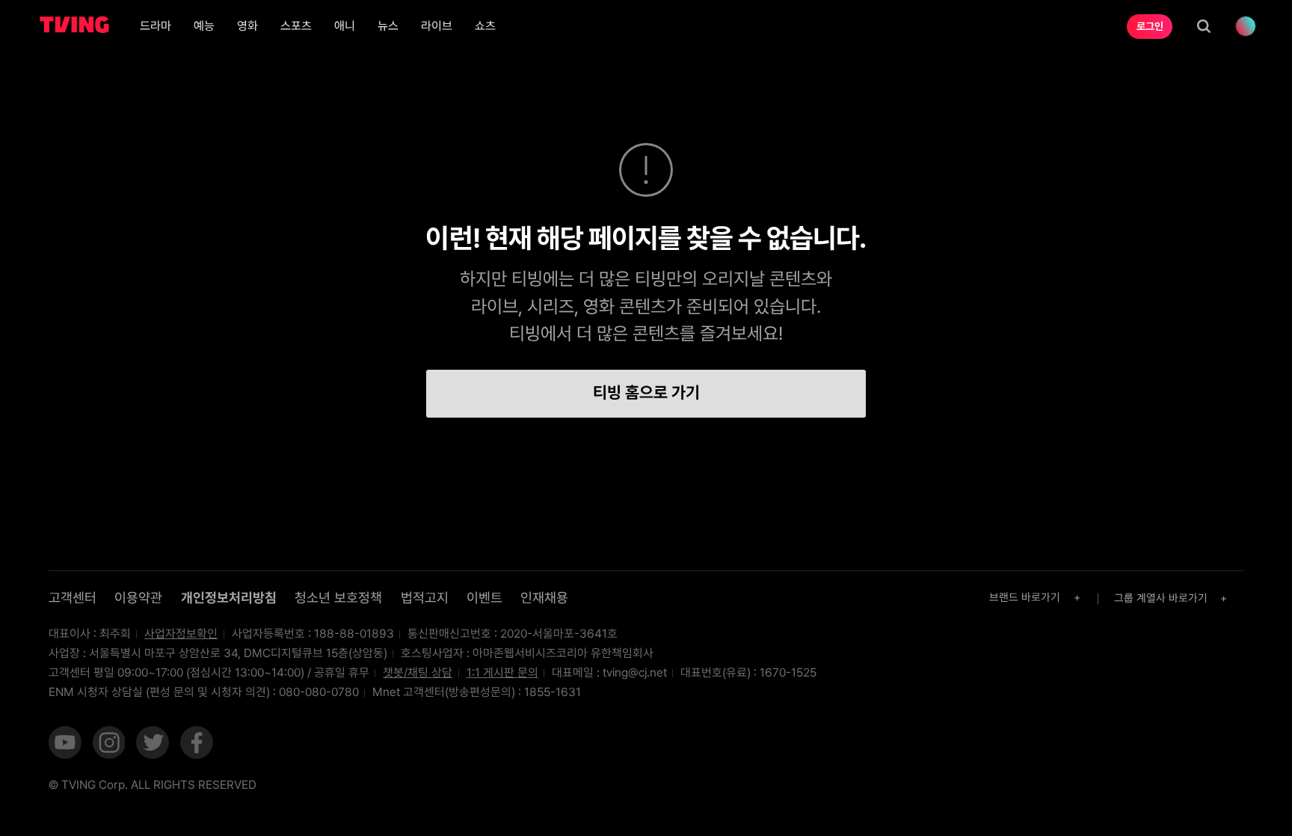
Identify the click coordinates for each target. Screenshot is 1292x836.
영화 (247, 26)
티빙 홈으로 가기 (646, 392)
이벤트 (484, 597)
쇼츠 (485, 26)
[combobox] (1036, 598)
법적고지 (425, 597)
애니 (344, 26)
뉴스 (388, 26)
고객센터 (72, 597)
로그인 (1149, 26)
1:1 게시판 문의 (502, 672)
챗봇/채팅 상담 (417, 672)
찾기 (1204, 26)
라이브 (436, 26)
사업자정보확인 (181, 633)
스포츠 (296, 26)
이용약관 (138, 597)
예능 (204, 26)
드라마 (155, 26)
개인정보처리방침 (229, 597)
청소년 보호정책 (338, 597)
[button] (65, 744)
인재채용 (544, 597)
